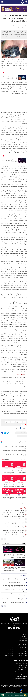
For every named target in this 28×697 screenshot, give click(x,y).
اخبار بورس (23, 649)
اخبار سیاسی (10, 647)
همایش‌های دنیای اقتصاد (22, 676)
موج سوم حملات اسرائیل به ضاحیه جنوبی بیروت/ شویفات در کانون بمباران (13, 385)
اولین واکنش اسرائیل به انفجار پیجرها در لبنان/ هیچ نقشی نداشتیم (13, 378)
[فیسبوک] (2, 433)
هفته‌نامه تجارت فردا (22, 669)
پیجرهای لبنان (17, 428)
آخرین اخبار (23, 575)
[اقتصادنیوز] (14, 619)
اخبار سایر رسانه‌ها (20, 25)
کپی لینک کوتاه (23, 432)
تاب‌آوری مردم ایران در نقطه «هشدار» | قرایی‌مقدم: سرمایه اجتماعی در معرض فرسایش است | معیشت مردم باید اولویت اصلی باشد (13, 515)
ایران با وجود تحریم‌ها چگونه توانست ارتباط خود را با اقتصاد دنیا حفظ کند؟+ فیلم (13, 599)
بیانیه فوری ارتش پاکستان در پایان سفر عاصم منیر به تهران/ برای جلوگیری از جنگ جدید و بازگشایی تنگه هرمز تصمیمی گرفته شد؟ (13, 511)
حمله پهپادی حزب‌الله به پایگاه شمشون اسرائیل (16, 383)
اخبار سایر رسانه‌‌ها (9, 655)
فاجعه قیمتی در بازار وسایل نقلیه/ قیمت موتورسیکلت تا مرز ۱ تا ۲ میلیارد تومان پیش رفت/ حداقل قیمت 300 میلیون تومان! (14, 579)
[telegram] (11, 628)
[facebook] (19, 628)
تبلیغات (24, 634)
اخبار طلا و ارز (23, 647)
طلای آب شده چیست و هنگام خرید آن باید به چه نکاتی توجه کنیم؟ (13, 594)
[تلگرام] (8, 433)
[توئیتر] (5, 433)
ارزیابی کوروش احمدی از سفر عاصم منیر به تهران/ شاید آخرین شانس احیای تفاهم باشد (13, 590)
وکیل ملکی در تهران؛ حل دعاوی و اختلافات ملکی (16, 582)
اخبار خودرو (23, 651)
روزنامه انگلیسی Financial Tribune (20, 672)
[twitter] (16, 628)
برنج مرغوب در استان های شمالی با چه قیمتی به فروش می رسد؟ (13, 535)
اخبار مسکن (10, 649)
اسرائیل (24, 428)
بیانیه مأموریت (22, 640)
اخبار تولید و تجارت (22, 653)
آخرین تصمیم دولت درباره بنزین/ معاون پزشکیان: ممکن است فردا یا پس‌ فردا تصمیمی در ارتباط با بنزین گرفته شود (14, 586)
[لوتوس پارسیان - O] (14, 695)
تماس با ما (23, 636)
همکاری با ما (23, 638)
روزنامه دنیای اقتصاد (22, 665)
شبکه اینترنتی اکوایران (22, 667)
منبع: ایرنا (22, 436)
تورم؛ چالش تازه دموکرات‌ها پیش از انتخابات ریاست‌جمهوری (14, 381)
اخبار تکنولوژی (10, 651)
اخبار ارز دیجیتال (22, 655)
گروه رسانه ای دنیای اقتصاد (21, 663)
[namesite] (23, 2)
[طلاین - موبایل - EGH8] (14, 9)
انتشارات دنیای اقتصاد (22, 674)
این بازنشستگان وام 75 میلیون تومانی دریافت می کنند (13, 519)
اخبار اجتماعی (10, 653)
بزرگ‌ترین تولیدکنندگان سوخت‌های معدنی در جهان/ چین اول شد (14, 603)
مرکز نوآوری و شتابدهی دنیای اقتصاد (19, 678)
